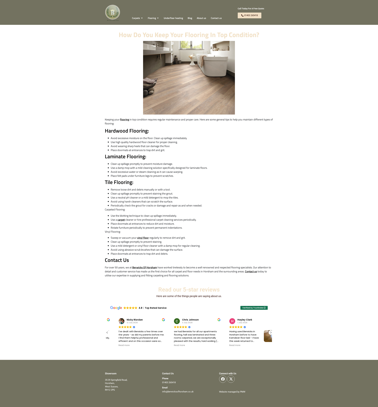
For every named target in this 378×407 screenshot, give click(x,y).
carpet (121, 220)
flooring (124, 119)
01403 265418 (169, 382)
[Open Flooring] (158, 18)
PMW (242, 391)
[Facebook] (223, 379)
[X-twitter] (231, 379)
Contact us (251, 271)
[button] (271, 332)
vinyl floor (143, 238)
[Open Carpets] (142, 18)
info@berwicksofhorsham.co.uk (178, 391)
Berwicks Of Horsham (144, 267)
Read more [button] (116, 345)
